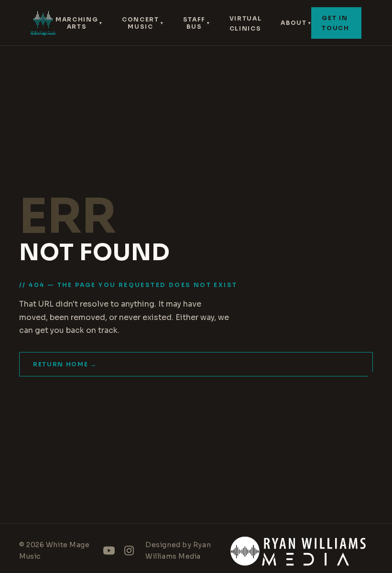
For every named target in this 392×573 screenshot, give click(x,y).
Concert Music (142, 23)
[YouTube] (109, 550)
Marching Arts (79, 23)
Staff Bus (196, 23)
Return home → (65, 364)
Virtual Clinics (245, 23)
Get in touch (335, 23)
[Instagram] (129, 550)
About (296, 22)
